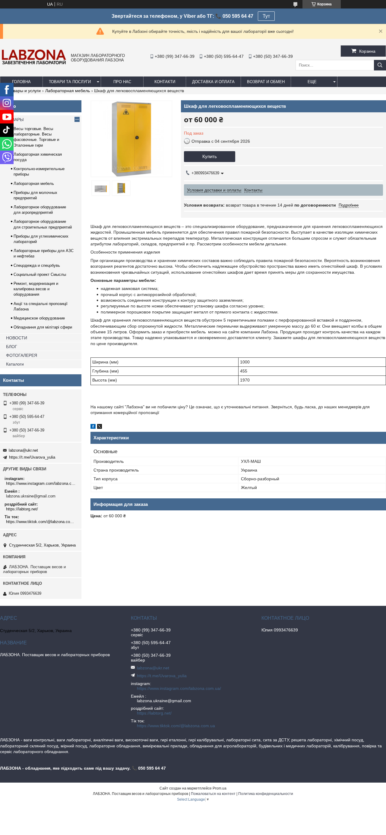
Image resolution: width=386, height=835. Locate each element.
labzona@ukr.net (23, 450)
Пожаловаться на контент (213, 794)
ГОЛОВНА (21, 81)
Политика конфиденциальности (265, 794)
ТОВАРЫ (15, 119)
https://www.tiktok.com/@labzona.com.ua (41, 521)
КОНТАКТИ (164, 81)
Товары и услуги (24, 90)
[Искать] (380, 65)
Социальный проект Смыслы (40, 274)
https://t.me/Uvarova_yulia (32, 457)
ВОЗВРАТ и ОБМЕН (266, 81)
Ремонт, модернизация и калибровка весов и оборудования (36, 289)
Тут (266, 16)
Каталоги (15, 364)
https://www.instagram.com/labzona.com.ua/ (41, 483)
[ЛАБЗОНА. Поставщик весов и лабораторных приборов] (34, 64)
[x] (99, 427)
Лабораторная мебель (67, 90)
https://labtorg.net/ (22, 509)
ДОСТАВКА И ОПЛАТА (213, 81)
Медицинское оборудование (39, 318)
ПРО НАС (122, 81)
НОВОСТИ (16, 337)
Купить (209, 156)
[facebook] (93, 427)
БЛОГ (11, 346)
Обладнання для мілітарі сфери (43, 327)
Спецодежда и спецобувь (37, 265)
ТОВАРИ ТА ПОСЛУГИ (70, 81)
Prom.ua (219, 788)
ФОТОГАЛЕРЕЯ (21, 355)
